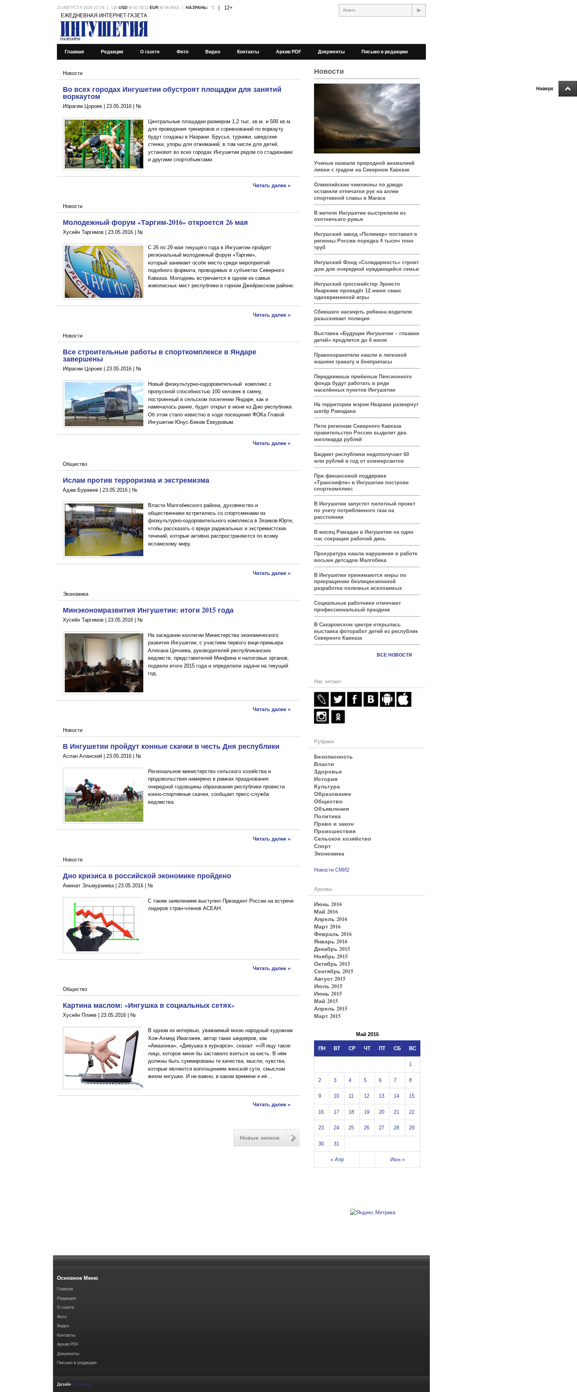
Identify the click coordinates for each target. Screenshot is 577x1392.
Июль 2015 (328, 986)
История (326, 779)
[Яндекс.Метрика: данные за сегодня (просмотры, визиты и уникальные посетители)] (372, 1213)
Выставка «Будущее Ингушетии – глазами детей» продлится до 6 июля (366, 336)
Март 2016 (327, 926)
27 (381, 1128)
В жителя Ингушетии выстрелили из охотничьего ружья (359, 216)
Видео (212, 52)
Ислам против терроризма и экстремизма (136, 480)
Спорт (322, 846)
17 (336, 1112)
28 (396, 1128)
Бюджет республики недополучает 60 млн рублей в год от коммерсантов (361, 457)
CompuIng (82, 1384)
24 (336, 1128)
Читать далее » (271, 185)
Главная (74, 52)
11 (351, 1096)
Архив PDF (288, 52)
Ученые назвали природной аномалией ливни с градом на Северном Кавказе (364, 166)
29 (411, 1128)
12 (366, 1096)
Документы (331, 52)
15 (411, 1096)
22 (411, 1112)
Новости (72, 73)
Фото (182, 52)
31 (336, 1144)
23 (321, 1128)
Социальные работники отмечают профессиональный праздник (357, 606)
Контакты (248, 52)
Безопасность (333, 756)
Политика (327, 816)
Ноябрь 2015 (331, 956)
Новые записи (259, 1138)
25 (351, 1128)
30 (321, 1144)
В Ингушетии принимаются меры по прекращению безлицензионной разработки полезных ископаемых (360, 581)
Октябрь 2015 (332, 964)
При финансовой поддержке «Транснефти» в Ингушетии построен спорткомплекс (361, 482)
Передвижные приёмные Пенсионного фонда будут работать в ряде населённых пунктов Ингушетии (363, 383)
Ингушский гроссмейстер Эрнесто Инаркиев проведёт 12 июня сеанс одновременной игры (358, 290)
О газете (150, 52)
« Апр (337, 1159)
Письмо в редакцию (385, 52)
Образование (332, 794)
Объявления (331, 809)
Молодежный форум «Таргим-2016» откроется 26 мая (155, 222)
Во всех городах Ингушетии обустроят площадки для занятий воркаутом (172, 92)
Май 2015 (326, 1001)
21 (396, 1112)
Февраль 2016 (333, 934)
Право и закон (334, 823)
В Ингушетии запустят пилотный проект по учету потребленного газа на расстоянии (364, 510)
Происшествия (335, 831)
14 (396, 1096)
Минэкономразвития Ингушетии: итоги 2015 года (148, 610)
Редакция (112, 52)
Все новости (394, 655)
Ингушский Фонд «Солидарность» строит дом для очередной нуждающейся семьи (366, 265)
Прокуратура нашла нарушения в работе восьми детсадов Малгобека (365, 557)
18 (351, 1112)
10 (336, 1096)
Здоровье (328, 771)
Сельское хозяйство (342, 838)
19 (366, 1112)
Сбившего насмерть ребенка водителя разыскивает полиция (363, 315)
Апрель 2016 (330, 919)
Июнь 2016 (328, 904)
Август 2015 (329, 978)
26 (366, 1128)
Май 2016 (326, 911)
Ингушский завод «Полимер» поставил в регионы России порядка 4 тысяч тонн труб (365, 240)
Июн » (397, 1159)
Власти (324, 764)
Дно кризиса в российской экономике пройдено (147, 875)
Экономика (75, 594)
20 (381, 1112)
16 (321, 1112)
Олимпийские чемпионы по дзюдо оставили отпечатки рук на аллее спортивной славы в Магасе (358, 191)
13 (381, 1096)
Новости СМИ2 (331, 870)
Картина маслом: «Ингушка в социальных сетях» (149, 1005)
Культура (327, 786)
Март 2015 (327, 1016)
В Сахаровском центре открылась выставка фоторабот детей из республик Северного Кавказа (366, 631)
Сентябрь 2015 (333, 971)
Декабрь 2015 (332, 949)
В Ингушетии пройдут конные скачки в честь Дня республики (171, 746)
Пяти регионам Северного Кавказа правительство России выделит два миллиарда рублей (360, 432)
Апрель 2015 (330, 1008)
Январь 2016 (330, 941)
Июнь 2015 (328, 993)
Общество (75, 464)
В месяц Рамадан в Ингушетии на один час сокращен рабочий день (363, 535)
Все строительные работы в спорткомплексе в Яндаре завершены (159, 355)
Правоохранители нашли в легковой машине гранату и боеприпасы (360, 358)
